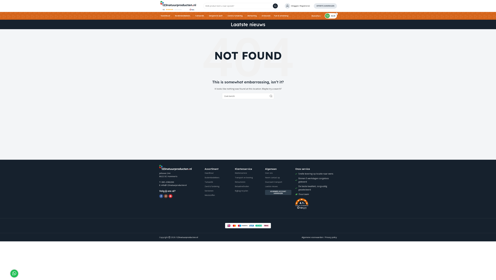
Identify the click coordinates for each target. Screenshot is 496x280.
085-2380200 (168, 182)
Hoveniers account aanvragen (278, 192)
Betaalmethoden (242, 186)
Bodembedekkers (212, 177)
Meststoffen (210, 195)
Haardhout (209, 173)
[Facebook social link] (161, 196)
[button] (178, 9)
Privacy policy (331, 237)
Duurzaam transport (273, 182)
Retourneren (240, 182)
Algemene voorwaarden (312, 237)
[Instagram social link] (166, 196)
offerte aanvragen (325, 6)
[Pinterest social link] (170, 196)
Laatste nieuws (271, 186)
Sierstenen (209, 191)
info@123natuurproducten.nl (174, 185)
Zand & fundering (212, 186)
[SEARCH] (275, 6)
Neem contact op (272, 177)
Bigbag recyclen (241, 191)
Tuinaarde (209, 182)
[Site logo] (178, 3)
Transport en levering (244, 177)
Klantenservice (241, 173)
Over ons (269, 173)
